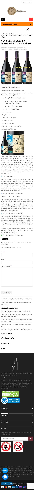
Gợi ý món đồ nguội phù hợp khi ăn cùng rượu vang (16, 329)
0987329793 (7, 484)
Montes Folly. (14, 210)
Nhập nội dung (6, 266)
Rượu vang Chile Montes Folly (11, 156)
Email (3, 259)
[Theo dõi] (30, 439)
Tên (2, 252)
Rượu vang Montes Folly (8, 216)
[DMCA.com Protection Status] (10, 394)
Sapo (17, 485)
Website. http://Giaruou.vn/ (13, 106)
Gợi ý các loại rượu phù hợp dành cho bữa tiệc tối (16, 311)
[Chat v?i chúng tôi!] (5, 477)
